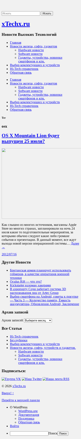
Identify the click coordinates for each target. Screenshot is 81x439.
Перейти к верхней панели (21, 400)
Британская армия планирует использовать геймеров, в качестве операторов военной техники (40, 274)
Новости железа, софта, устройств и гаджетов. (43, 347)
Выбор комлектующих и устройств (35, 65)
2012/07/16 (9, 254)
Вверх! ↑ (8, 393)
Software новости (30, 54)
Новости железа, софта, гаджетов (33, 46)
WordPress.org (28, 411)
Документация (28, 415)
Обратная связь (21, 72)
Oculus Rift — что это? (26, 281)
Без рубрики (18, 340)
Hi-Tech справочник (24, 69)
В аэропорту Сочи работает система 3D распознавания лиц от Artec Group (38, 291)
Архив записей (12, 320)
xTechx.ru (16, 23)
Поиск (53, 433)
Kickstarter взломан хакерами (30, 285)
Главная (15, 42)
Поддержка (26, 418)
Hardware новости (31, 50)
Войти (14, 426)
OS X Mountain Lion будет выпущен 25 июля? (30, 138)
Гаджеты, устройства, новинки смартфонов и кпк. (40, 59)
